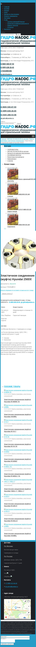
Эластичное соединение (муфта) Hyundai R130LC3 (17, 520)
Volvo (6, 12)
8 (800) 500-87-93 (7, 64)
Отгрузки (10, 27)
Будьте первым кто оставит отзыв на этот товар (17, 290)
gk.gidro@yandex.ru (6, 74)
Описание (6, 338)
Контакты (7, 29)
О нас (6, 20)
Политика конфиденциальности (18, 23)
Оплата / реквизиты (10, 16)
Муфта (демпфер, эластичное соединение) (17, 140)
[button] (18, 2)
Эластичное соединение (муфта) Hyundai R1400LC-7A (17, 475)
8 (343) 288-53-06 (8, 114)
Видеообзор (7, 340)
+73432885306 (6, 71)
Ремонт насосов (12, 25)
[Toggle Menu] (33, 136)
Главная (6, 7)
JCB (16, 168)
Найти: (3, 32)
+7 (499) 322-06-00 (11, 583)
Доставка (7, 18)
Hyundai (6, 9)
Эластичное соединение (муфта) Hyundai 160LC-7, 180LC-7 (17, 490)
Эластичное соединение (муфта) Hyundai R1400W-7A (17, 400)
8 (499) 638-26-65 (7, 67)
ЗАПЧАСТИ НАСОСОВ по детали (17, 139)
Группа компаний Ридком (16, 22)
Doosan (6, 10)
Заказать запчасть (7, 293)
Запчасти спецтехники (11, 14)
